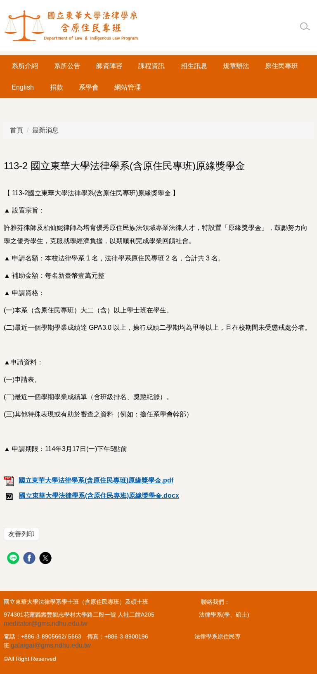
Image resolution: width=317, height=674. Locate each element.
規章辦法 (236, 65)
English (23, 87)
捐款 (56, 87)
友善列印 (21, 533)
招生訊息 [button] (194, 65)
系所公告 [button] (67, 65)
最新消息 (45, 130)
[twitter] (46, 559)
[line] (14, 559)
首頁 (16, 130)
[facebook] (30, 559)
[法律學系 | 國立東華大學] (72, 25)
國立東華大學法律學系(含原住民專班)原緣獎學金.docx (99, 495)
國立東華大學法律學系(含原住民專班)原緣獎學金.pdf (96, 480)
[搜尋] (305, 26)
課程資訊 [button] (151, 65)
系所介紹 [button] (25, 65)
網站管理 (127, 87)
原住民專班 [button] (281, 65)
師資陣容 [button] (109, 65)
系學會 (89, 87)
